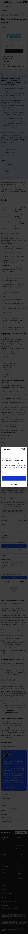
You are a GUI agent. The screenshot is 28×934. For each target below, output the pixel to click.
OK (14, 478)
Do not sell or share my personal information (14, 483)
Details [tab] (14, 452)
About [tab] (23, 452)
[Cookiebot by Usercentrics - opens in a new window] (20, 449)
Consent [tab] (5, 452)
